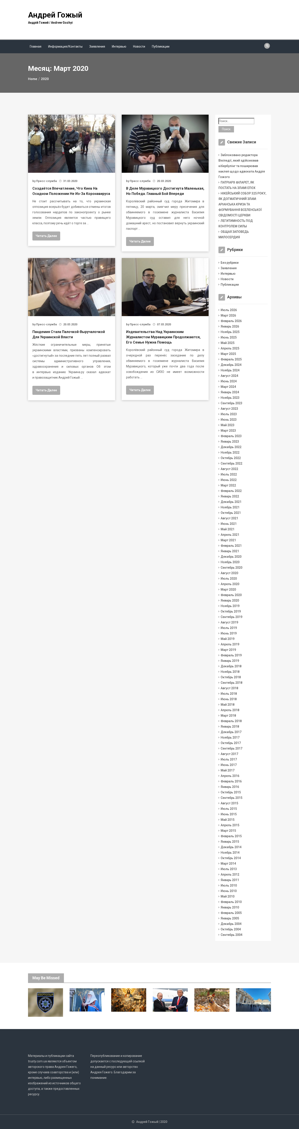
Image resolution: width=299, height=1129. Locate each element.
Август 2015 (229, 803)
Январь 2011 (230, 880)
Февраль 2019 (231, 655)
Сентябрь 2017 (231, 748)
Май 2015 (227, 819)
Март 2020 (228, 589)
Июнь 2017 (229, 765)
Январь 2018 (230, 726)
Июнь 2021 (229, 523)
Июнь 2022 (229, 480)
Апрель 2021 (230, 534)
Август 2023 (229, 408)
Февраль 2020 (231, 595)
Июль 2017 (229, 759)
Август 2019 (229, 622)
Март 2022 (228, 485)
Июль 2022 (229, 474)
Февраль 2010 (231, 902)
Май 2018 (227, 704)
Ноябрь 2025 (230, 332)
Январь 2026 (230, 326)
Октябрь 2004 (231, 929)
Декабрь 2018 (231, 666)
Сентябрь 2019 (231, 617)
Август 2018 (229, 688)
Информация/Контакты (65, 46)
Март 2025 (228, 354)
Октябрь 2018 (231, 677)
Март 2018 (228, 715)
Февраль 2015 (231, 836)
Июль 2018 (229, 693)
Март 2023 (228, 430)
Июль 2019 (229, 628)
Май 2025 (227, 343)
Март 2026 (228, 315)
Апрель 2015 (230, 825)
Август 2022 (229, 469)
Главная (35, 46)
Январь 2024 (230, 392)
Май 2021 (227, 529)
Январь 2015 (230, 841)
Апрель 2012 (230, 874)
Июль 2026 (229, 310)
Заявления (97, 46)
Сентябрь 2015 (231, 798)
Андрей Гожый (55, 15)
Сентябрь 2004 (231, 935)
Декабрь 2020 (231, 556)
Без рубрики (230, 262)
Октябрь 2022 (231, 458)
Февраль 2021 (231, 545)
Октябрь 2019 (231, 611)
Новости (139, 46)
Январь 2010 (230, 907)
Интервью (119, 46)
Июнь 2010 (229, 891)
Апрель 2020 (230, 584)
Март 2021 (228, 540)
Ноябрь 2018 (230, 671)
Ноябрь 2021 (230, 507)
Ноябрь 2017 (230, 737)
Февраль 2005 (231, 913)
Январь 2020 (230, 600)
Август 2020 (229, 573)
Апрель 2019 (230, 644)
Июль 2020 (229, 578)
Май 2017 (227, 770)
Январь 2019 (230, 660)
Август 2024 (229, 376)
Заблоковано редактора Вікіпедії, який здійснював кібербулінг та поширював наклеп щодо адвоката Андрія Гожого (241, 166)
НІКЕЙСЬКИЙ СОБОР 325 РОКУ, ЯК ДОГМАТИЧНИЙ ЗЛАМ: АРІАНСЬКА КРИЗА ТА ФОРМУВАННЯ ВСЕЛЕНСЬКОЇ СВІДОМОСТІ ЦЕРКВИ (242, 204)
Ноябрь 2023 (230, 397)
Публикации (160, 46)
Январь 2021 (230, 551)
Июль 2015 (229, 808)
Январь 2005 (230, 918)
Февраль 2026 (231, 321)
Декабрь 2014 (231, 847)
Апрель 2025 (230, 348)
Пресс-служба (46, 181)
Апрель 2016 (230, 776)
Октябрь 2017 (231, 743)
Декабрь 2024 (231, 365)
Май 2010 (227, 896)
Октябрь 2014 (231, 858)
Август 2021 (229, 518)
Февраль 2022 (231, 491)
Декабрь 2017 (231, 732)
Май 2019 (227, 639)
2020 (163, 1122)
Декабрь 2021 (231, 502)
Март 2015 (228, 830)
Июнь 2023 (229, 419)
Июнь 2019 (229, 633)
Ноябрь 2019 (230, 606)
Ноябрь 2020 (230, 562)
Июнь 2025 (229, 337)
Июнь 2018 (229, 699)
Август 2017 (229, 754)
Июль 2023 (229, 414)
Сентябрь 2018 (231, 682)
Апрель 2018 (230, 710)
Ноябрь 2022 (230, 452)
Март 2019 (228, 650)
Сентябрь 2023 (231, 403)
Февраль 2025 (231, 359)
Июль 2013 (229, 869)
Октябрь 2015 (231, 792)
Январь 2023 (230, 441)
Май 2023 (227, 425)
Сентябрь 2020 (231, 567)
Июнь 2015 (229, 814)
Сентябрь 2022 (231, 463)
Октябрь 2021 (231, 513)
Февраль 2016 (231, 781)
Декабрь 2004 (231, 924)
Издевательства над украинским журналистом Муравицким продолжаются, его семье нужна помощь (163, 337)
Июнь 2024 (229, 381)
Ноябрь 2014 (230, 852)
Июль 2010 (229, 885)
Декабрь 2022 (231, 447)
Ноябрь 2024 (230, 370)
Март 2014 (228, 863)
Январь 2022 (230, 496)
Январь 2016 (230, 787)
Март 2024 (228, 386)
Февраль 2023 (231, 436)
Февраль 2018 (231, 721)
